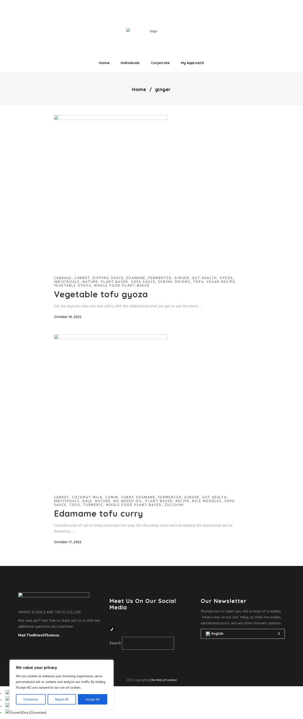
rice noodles (207, 501)
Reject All (61, 699)
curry (127, 497)
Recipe (183, 501)
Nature (90, 282)
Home (139, 89)
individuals (67, 282)
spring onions (174, 282)
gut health (204, 278)
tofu (198, 282)
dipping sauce (108, 278)
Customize (30, 699)
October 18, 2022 (67, 317)
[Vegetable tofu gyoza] (111, 191)
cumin (111, 497)
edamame (136, 278)
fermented (160, 278)
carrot (82, 278)
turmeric (93, 505)
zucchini (174, 505)
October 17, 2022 (67, 542)
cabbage (63, 278)
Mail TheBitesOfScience (38, 635)
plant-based (114, 282)
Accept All (92, 699)
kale (87, 501)
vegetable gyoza (72, 285)
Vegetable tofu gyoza (101, 294)
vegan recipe (221, 282)
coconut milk (87, 497)
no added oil (128, 501)
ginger (181, 278)
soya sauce (143, 282)
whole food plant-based (122, 285)
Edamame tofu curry (98, 513)
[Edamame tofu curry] (111, 410)
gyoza (226, 278)
